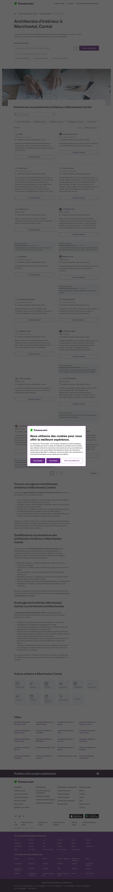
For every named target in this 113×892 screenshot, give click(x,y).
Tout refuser (53, 461)
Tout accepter (37, 461)
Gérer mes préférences (72, 461)
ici (55, 452)
